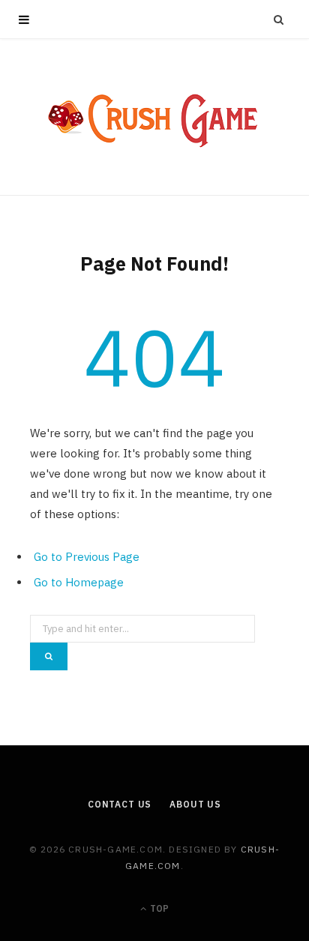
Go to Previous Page (87, 557)
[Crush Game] (154, 117)
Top (158, 908)
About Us (195, 804)
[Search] (279, 19)
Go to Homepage (79, 582)
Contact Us (120, 804)
